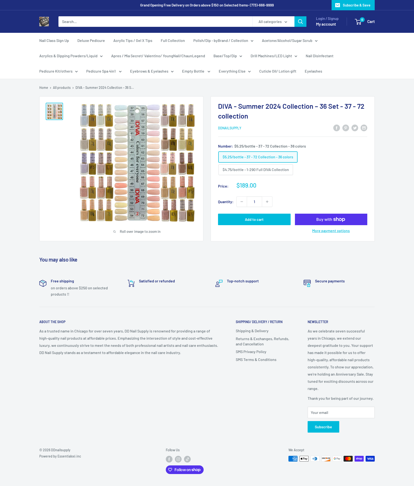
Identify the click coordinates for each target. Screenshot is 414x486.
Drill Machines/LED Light (271, 55)
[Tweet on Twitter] (354, 127)
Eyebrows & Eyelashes (149, 71)
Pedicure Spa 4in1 (101, 71)
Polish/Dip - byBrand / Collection (220, 40)
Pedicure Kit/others (56, 71)
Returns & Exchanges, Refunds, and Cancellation (262, 341)
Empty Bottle (193, 71)
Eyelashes (313, 71)
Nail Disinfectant (320, 55)
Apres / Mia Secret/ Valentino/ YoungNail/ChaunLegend (158, 55)
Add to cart (254, 219)
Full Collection (173, 40)
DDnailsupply (229, 128)
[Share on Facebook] (336, 127)
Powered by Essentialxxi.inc (60, 456)
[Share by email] (364, 127)
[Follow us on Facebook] (169, 459)
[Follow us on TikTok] (187, 459)
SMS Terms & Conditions (256, 359)
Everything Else (232, 71)
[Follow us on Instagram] (178, 459)
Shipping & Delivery (252, 330)
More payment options (331, 230)
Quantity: (226, 201)
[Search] (300, 21)
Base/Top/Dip (225, 55)
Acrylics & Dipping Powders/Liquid (68, 55)
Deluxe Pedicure (91, 40)
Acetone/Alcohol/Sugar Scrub (287, 40)
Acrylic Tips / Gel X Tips (132, 40)
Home (43, 88)
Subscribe (323, 426)
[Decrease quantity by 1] (242, 202)
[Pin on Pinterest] (345, 127)
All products (62, 88)
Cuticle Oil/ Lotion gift (277, 71)
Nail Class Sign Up (54, 40)
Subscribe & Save (356, 5)
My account (326, 24)
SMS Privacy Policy (251, 351)
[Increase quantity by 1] (267, 202)
